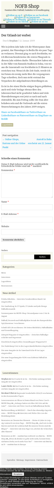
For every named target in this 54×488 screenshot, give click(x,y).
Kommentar (8, 170)
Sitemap (20, 460)
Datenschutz (42, 460)
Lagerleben (7, 125)
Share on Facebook (10, 112)
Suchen (4, 250)
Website (5, 226)
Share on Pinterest (19, 115)
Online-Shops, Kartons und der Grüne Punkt (13, 143)
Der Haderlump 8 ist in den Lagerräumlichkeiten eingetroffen (27, 346)
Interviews (5, 277)
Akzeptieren (18, 474)
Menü (27, 26)
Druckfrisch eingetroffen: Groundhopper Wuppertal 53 (24, 342)
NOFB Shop (27, 6)
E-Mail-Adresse (10, 214)
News (3, 273)
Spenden (11, 460)
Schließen (4, 487)
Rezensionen (6, 286)
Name (5, 202)
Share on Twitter (28, 112)
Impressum (30, 460)
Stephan (13, 40)
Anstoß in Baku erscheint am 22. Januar (40, 143)
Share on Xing (36, 115)
